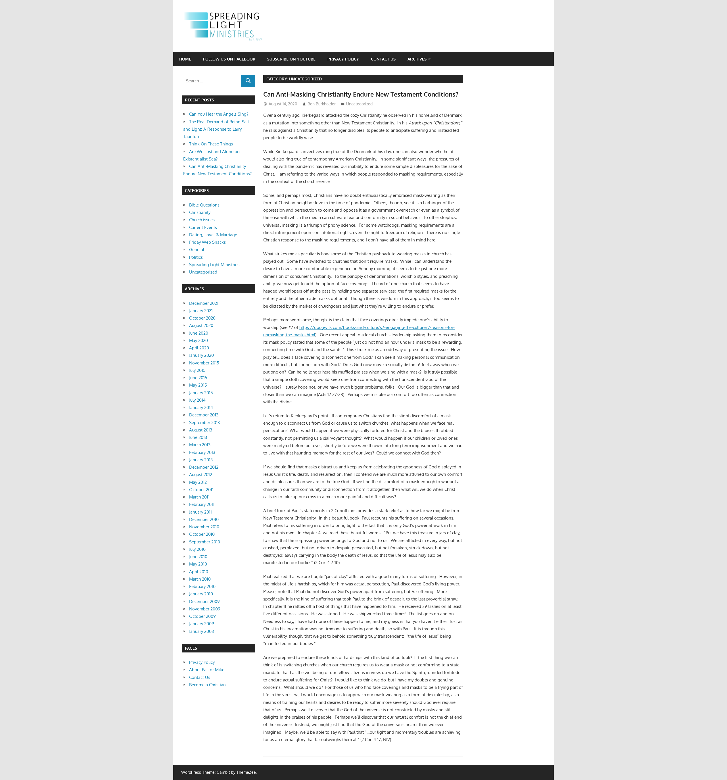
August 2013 (200, 430)
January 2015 (201, 392)
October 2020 (202, 318)
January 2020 (201, 355)
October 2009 (202, 616)
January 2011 (200, 512)
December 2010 (204, 519)
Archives (417, 59)
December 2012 (203, 467)
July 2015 (197, 370)
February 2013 (202, 452)
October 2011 (201, 489)
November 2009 (204, 609)
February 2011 (201, 504)
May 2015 (198, 385)
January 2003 (201, 631)
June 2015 (198, 377)
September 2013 (204, 422)
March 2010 (200, 579)
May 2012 (198, 482)
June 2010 (198, 556)
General (196, 249)
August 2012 (200, 474)
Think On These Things (211, 144)
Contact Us (383, 59)
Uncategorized (359, 103)
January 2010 (201, 594)
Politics (196, 257)
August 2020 (201, 325)
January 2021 (201, 310)
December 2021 (203, 303)
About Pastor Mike (206, 669)
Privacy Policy (343, 59)
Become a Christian (207, 684)
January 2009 (201, 623)
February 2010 (202, 586)
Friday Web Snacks (207, 242)
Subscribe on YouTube (291, 59)
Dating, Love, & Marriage (213, 234)
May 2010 (198, 564)
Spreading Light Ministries (214, 264)
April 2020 (199, 348)
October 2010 (202, 534)
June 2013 (198, 437)
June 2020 (198, 333)
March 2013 (199, 444)
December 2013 (203, 415)
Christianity (199, 212)
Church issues (202, 219)
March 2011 (199, 497)
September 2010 (204, 542)
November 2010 (204, 526)
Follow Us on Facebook (229, 59)
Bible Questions (204, 205)
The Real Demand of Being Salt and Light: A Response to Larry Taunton (216, 129)
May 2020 (198, 340)
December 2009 (204, 601)
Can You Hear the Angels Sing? (218, 114)
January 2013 (201, 459)
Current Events (203, 227)
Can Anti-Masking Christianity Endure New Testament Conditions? (360, 94)
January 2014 (201, 407)
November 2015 (204, 363)
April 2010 (198, 571)
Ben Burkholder (322, 103)
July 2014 (197, 400)
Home (185, 59)
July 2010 (197, 549)
